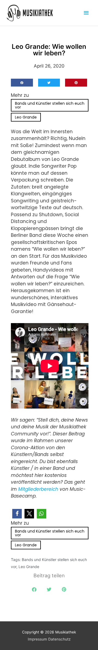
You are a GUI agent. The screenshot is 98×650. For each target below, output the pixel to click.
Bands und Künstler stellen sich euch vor (49, 105)
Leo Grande (26, 117)
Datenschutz (59, 639)
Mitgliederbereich (39, 489)
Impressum (37, 639)
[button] (22, 83)
